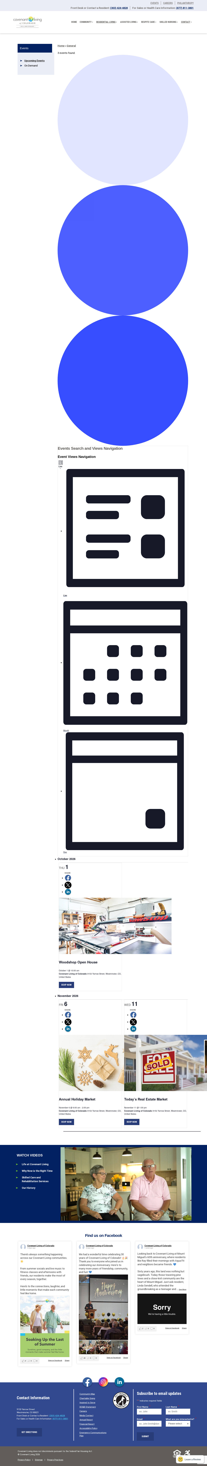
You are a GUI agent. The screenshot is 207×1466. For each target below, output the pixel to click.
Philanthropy (185, 3)
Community (86, 22)
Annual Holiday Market (77, 1099)
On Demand (31, 65)
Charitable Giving (87, 1398)
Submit (145, 1436)
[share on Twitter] (68, 884)
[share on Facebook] (68, 877)
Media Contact (86, 1415)
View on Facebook (55, 1360)
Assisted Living (128, 22)
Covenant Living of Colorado (40, 1246)
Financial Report (87, 1424)
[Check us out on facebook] (87, 1382)
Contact (185, 22)
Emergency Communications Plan (93, 1434)
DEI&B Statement (88, 1407)
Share (67, 1360)
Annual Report (86, 1419)
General (71, 45)
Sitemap (39, 1460)
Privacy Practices (55, 1460)
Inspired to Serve (87, 1402)
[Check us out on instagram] (103, 1382)
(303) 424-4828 (119, 7)
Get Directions (29, 1432)
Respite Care (148, 22)
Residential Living (105, 22)
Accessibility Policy (88, 1428)
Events (155, 3)
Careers (168, 3)
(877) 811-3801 (185, 7)
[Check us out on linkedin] (119, 1382)
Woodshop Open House (78, 962)
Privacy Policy (24, 1460)
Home (74, 22)
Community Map (87, 1394)
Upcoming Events (34, 60)
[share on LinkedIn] (68, 891)
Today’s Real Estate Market (145, 1099)
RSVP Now (66, 985)
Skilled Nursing (168, 22)
